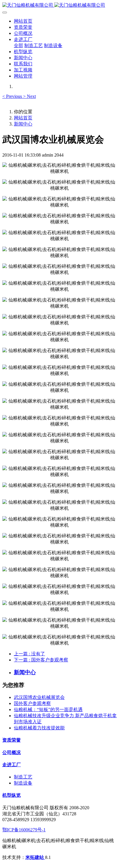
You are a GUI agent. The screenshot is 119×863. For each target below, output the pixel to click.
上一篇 (29, 653)
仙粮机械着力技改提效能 (39, 727)
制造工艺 (23, 776)
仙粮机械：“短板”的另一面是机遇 (48, 709)
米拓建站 (35, 857)
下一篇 (41, 659)
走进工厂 (11, 764)
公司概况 (11, 752)
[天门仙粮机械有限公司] (59, 5)
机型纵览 (11, 795)
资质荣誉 (11, 740)
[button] (12, 96)
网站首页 (23, 21)
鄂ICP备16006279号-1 (24, 829)
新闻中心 (23, 123)
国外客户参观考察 (32, 703)
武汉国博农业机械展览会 (39, 697)
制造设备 (23, 783)
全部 (18, 45)
